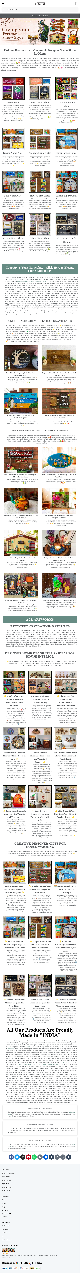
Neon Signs (13, 102)
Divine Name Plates (13, 152)
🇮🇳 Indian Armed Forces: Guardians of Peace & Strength (65, 889)
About (4, 1203)
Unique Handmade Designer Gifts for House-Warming (40, 430)
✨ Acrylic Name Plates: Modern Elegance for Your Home (14, 1002)
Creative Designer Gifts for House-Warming (40, 845)
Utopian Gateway (67, 1062)
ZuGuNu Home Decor (24, 1064)
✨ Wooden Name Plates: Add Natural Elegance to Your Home (40, 889)
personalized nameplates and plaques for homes (31, 281)
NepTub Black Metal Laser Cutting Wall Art (47, 1064)
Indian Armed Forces (66, 152)
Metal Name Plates (40, 238)
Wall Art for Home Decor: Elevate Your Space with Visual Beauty (65, 755)
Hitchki (28, 1047)
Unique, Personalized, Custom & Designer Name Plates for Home (40, 52)
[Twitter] (17, 1157)
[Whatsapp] (34, 1157)
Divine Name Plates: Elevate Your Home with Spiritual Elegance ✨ (14, 889)
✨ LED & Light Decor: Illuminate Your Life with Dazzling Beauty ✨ (65, 814)
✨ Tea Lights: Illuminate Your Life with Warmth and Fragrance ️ (14, 814)
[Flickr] (45, 1157)
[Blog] (57, 1157)
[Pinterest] (28, 1157)
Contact (4, 1216)
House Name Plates (40, 195)
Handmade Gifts (7, 1187)
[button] (76, 3)
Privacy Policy (6, 1213)
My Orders (5, 1229)
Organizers (5, 1183)
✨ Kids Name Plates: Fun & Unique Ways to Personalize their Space (14, 944)
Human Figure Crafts (67, 195)
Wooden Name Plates (40, 152)
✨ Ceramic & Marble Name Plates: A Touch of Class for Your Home (66, 1002)
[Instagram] (22, 1157)
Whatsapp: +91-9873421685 (40, 16)
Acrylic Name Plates (13, 238)
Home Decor (6, 1190)
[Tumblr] (51, 1157)
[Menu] (5, 3)
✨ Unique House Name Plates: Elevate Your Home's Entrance (40, 944)
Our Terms (5, 1210)
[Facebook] (11, 1157)
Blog (3, 1207)
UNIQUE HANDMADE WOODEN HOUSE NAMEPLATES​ (40, 320)
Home (4, 1200)
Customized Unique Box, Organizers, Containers (59, 600)
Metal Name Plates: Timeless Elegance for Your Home (40, 1002)
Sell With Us (6, 1233)
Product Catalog (7, 1240)
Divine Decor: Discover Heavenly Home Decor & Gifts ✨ (14, 755)
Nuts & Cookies (7, 1180)
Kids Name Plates (13, 195)
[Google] (63, 1157)
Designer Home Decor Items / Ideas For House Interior (40, 655)
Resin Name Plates (40, 102)
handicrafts (11, 1048)
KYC (3, 1236)
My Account (6, 1226)
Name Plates (6, 1177)
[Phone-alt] (40, 1157)
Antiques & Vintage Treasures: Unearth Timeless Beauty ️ (40, 699)
